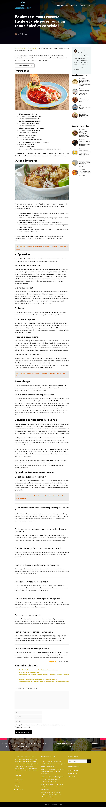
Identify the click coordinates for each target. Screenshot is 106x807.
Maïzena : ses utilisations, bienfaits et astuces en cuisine (38, 679)
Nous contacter (72, 773)
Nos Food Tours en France (84, 100)
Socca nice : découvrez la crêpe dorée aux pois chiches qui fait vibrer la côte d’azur (85, 173)
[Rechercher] (89, 761)
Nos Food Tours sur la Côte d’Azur (84, 108)
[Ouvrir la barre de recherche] (89, 5)
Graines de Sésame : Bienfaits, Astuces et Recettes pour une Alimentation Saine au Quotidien (84, 83)
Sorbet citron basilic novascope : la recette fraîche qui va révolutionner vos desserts (84, 163)
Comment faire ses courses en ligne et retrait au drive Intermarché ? (84, 92)
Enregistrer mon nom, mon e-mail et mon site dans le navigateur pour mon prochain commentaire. (40, 726)
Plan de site (71, 776)
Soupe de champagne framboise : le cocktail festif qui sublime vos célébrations (84, 143)
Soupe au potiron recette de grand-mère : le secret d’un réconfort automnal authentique (85, 153)
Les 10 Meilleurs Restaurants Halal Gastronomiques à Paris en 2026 (84, 116)
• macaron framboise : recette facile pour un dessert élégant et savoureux (44, 681)
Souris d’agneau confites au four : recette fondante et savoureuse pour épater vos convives (84, 134)
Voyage (82, 5)
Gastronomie (62, 5)
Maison (74, 5)
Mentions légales (73, 770)
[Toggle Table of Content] (31, 65)
